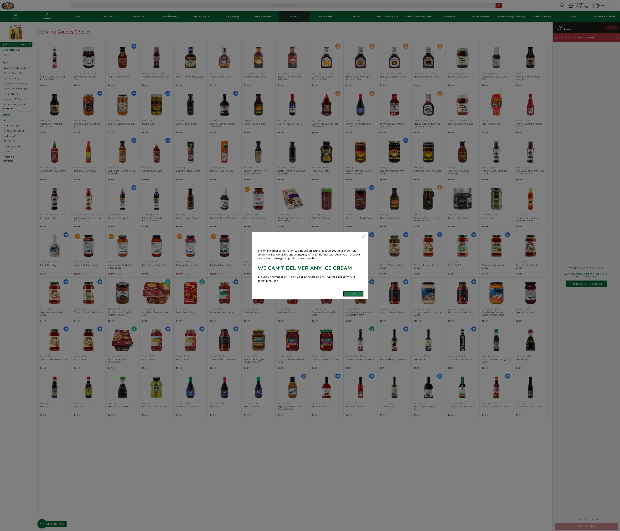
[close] (364, 237)
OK (353, 293)
